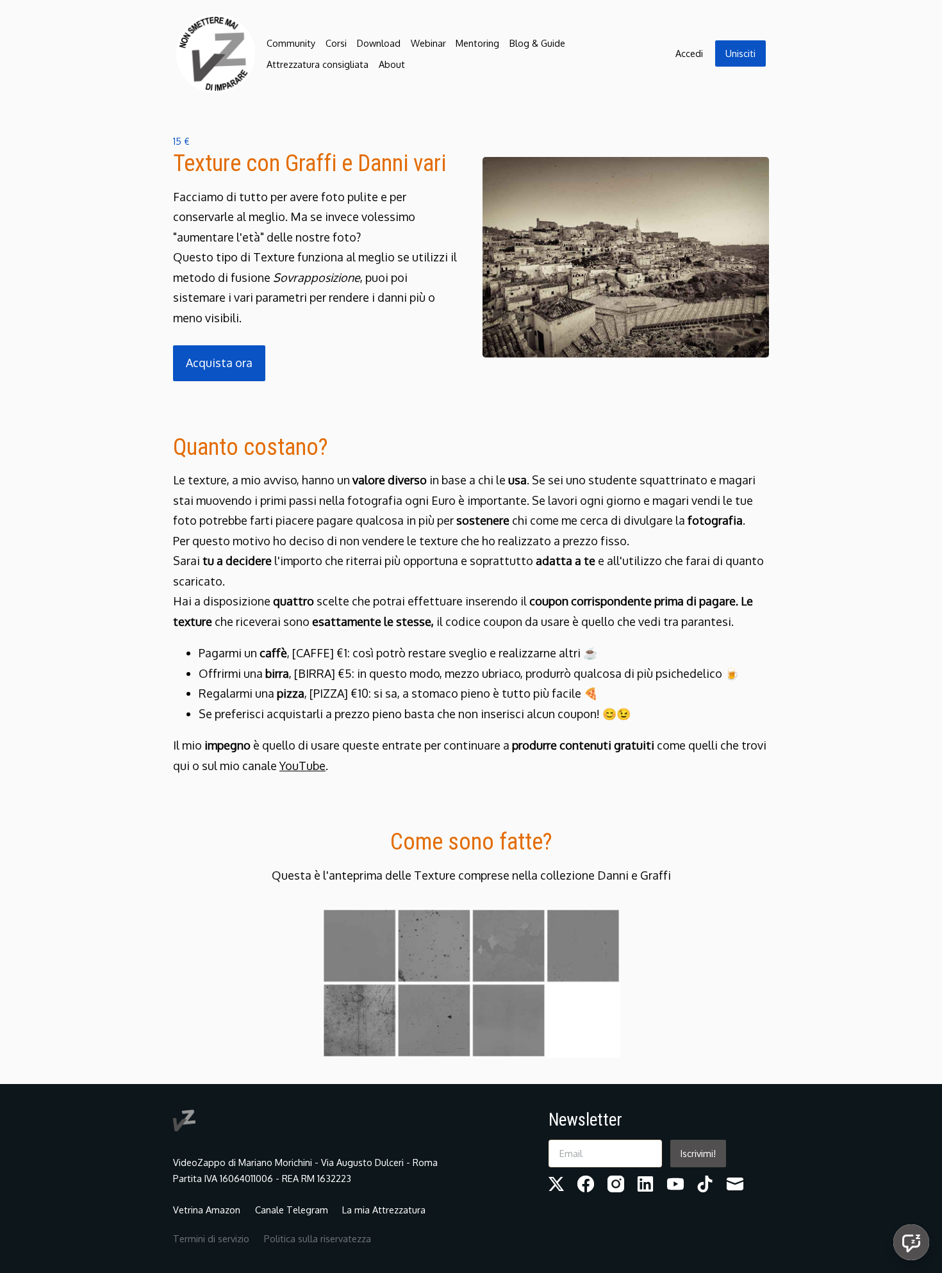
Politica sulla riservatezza (317, 1238)
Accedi (689, 53)
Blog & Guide (537, 43)
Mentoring (477, 43)
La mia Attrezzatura (384, 1209)
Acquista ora (219, 363)
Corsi (336, 43)
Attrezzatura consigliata (317, 64)
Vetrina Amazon (206, 1209)
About (392, 64)
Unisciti (740, 53)
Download (379, 43)
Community (291, 43)
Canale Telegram (291, 1209)
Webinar (428, 43)
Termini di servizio (211, 1238)
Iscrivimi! (698, 1153)
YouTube (302, 766)
